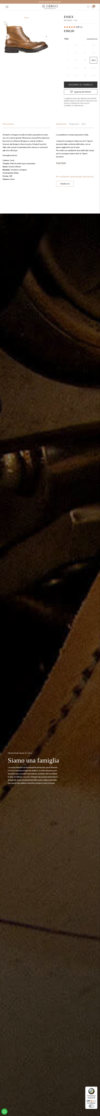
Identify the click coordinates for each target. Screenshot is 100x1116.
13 (68, 75)
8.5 (93, 52)
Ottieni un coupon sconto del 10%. (50, 2)
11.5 (76, 68)
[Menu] (7, 7)
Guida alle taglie (92, 39)
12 (85, 68)
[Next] (46, 36)
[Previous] (7, 36)
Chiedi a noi (65, 184)
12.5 (93, 68)
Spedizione (61, 124)
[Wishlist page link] (88, 7)
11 (68, 68)
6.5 (93, 45)
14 (85, 75)
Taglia (66, 39)
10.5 (93, 60)
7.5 (76, 52)
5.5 (76, 45)
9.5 (76, 60)
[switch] (91, 1106)
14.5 (93, 75)
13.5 (76, 75)
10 (85, 60)
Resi (84, 124)
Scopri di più (61, 163)
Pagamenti (74, 124)
